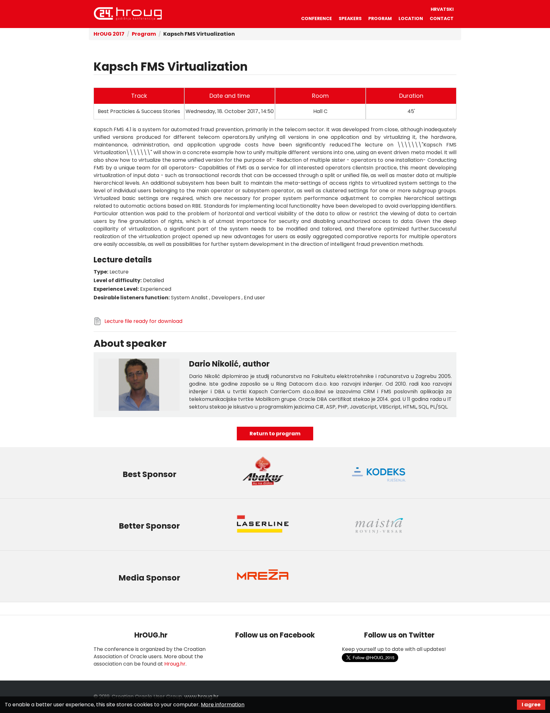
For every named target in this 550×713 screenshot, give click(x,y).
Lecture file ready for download (143, 321)
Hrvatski (442, 9)
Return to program (275, 433)
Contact (442, 18)
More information (222, 704)
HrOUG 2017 (109, 34)
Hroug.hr (175, 663)
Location (410, 18)
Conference (316, 18)
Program (380, 18)
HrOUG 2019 (128, 14)
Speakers (350, 18)
